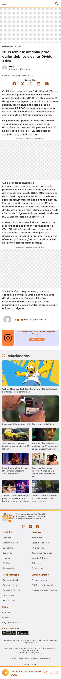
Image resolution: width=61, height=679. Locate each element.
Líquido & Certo (40, 558)
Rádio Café (9, 600)
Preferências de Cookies (44, 590)
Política (6, 563)
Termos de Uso (39, 580)
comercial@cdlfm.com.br (31, 519)
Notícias (18, 46)
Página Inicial (7, 46)
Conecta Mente (10, 585)
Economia (8, 548)
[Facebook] (37, 526)
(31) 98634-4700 (42, 516)
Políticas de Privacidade (44, 585)
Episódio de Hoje (40, 542)
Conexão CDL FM (11, 590)
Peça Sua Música (10, 622)
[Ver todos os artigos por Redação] (4, 68)
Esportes (7, 553)
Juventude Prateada (42, 553)
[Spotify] (30, 526)
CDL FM (6, 612)
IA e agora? (38, 548)
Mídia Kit (6, 617)
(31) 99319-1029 (39, 514)
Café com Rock (11, 580)
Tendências (37, 568)
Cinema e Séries (11, 542)
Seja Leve (37, 563)
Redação (12, 67)
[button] (56, 3)
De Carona (8, 595)
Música (6, 558)
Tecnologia (8, 568)
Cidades (7, 537)
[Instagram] (23, 526)
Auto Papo (37, 537)
